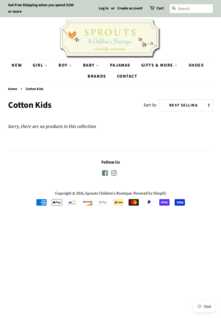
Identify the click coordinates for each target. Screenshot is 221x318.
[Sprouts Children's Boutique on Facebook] (105, 174)
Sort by (150, 105)
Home (12, 89)
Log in (104, 8)
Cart (160, 8)
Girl (38, 65)
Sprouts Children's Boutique (108, 193)
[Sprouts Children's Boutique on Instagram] (114, 174)
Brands (97, 76)
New (17, 65)
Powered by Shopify (149, 193)
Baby (89, 65)
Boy (63, 65)
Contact (127, 76)
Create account (129, 8)
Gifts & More (158, 65)
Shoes (196, 65)
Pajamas (120, 65)
